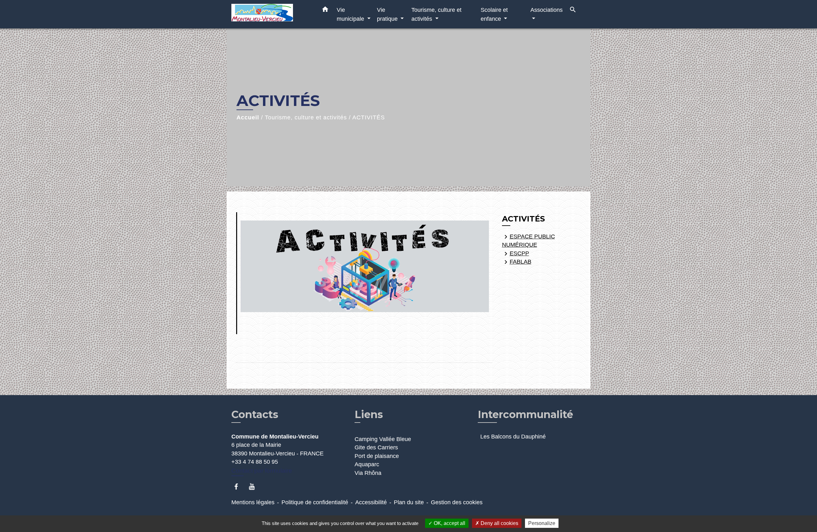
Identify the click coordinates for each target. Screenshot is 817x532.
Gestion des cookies (457, 502)
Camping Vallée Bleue (383, 439)
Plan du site (409, 502)
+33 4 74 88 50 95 (254, 462)
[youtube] (255, 486)
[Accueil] (271, 14)
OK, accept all (448, 523)
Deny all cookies (498, 523)
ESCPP (515, 254)
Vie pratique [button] (388, 14)
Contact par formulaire (261, 470)
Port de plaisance (377, 456)
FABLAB (516, 262)
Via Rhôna (368, 473)
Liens (369, 414)
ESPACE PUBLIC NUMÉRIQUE (528, 240)
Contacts (254, 414)
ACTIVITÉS (368, 117)
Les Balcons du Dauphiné (513, 436)
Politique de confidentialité (314, 502)
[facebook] (239, 486)
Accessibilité (371, 502)
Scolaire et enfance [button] (494, 14)
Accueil (247, 117)
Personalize (541, 523)
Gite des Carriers (376, 447)
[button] (325, 10)
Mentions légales (252, 502)
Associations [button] (546, 9)
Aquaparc (367, 464)
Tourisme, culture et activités (306, 117)
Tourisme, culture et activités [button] (436, 14)
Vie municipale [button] (351, 14)
